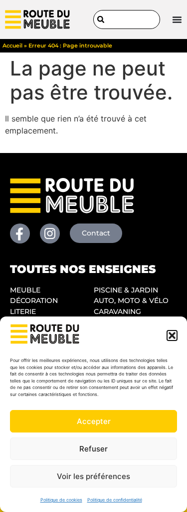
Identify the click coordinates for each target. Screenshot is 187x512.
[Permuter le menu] (177, 19)
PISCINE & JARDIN (126, 290)
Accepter (94, 421)
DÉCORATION (34, 300)
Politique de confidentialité (114, 499)
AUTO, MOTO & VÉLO (131, 300)
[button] (172, 335)
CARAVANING (117, 311)
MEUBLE (25, 290)
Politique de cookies (61, 499)
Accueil (12, 45)
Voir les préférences (93, 476)
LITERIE (23, 311)
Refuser (93, 449)
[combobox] (127, 19)
